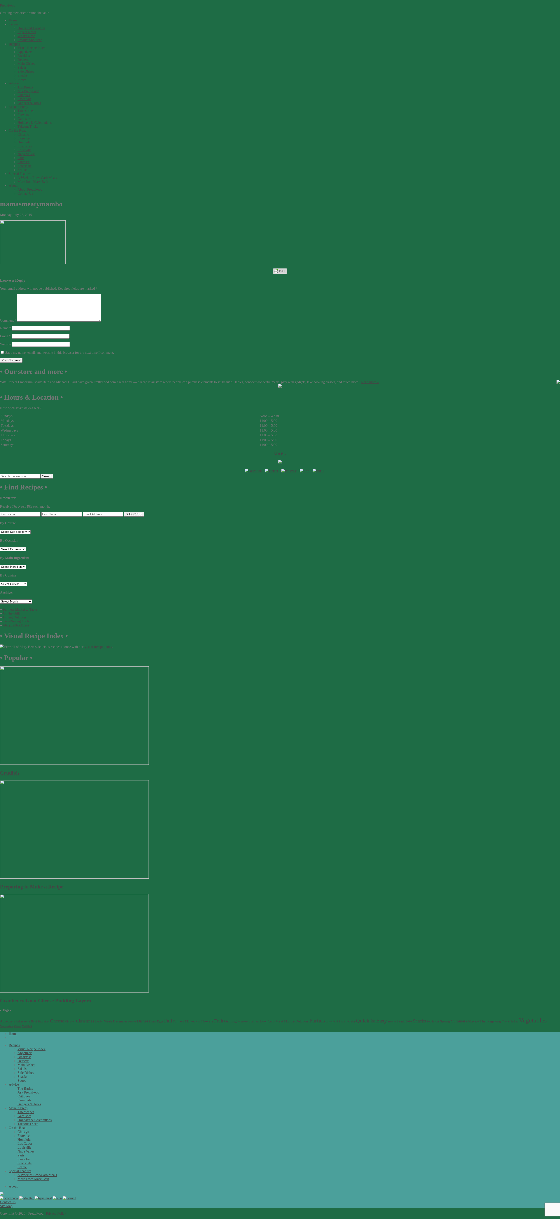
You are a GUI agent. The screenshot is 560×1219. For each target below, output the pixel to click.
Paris (21, 1155)
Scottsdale (25, 1163)
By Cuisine (8, 575)
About (13, 1186)
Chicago (23, 1132)
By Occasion (9, 540)
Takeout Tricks (28, 1124)
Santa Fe (24, 1159)
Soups (22, 1080)
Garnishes (24, 1116)
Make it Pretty (18, 1108)
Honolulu (24, 1139)
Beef (34, 1021)
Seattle (22, 1167)
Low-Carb (267, 1021)
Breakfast (43, 1021)
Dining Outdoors (14, 617)
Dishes (142, 1021)
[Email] (318, 471)
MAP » (280, 454)
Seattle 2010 (404, 1021)
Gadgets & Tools (29, 1104)
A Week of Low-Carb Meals (37, 1175)
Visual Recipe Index (98, 647)
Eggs (160, 1021)
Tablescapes (26, 1112)
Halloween (243, 1021)
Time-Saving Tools (16, 621)
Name (5, 328)
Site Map (6, 1206)
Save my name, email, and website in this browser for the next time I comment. (59, 352)
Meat (279, 1021)
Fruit (218, 1021)
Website (5, 344)
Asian (19, 1021)
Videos (17, 1026)
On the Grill (11, 613)
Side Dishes (26, 1072)
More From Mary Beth (33, 1179)
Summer (458, 1021)
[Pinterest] (289, 471)
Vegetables (533, 1020)
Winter (27, 1026)
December (120, 1021)
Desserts (132, 1021)
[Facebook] (253, 471)
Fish (198, 1021)
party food (332, 1021)
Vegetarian (6, 1026)
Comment (8, 320)
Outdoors (302, 1021)
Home (13, 1034)
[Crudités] (74, 763)
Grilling (230, 1021)
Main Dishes (26, 1065)
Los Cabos (25, 1143)
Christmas (85, 1021)
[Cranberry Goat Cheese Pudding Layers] (74, 991)
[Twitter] (271, 471)
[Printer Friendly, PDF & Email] (280, 271)
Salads (22, 1069)
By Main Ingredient (14, 558)
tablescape (472, 1021)
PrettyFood (7, 5)
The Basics (25, 1088)
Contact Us (8, 1202)
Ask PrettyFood (28, 1092)
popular (350, 1021)
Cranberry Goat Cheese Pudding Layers (45, 1000)
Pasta (342, 1021)
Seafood (392, 1021)
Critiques (24, 1096)
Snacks (419, 1021)
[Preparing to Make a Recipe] (74, 877)
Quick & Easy (371, 1021)
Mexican (289, 1021)
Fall (168, 1021)
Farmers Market (184, 1021)
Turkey (514, 1021)
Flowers (207, 1021)
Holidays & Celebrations (35, 1120)
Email (5, 336)
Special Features (20, 1171)
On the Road (17, 1128)
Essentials (24, 1100)
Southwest (433, 1021)
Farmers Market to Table (20, 609)
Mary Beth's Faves (16, 625)
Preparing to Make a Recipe (31, 887)
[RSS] (305, 471)
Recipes (14, 1045)
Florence (24, 1135)
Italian (254, 1021)
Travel (506, 1021)
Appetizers (7, 1021)
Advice (14, 1084)
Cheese (57, 1021)
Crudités (9, 773)
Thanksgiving (490, 1021)
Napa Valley (26, 1151)
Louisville (24, 1147)
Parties (317, 1020)
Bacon (27, 1021)
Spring (445, 1021)
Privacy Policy (56, 1213)
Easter (152, 1021)
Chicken (70, 1021)
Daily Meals (103, 1021)
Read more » (370, 382)
